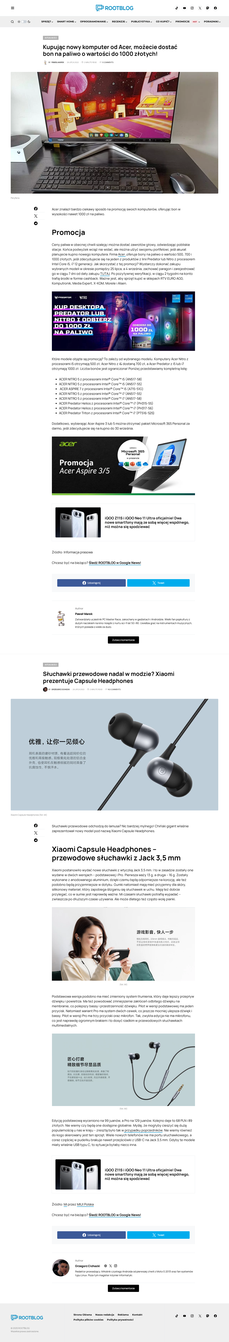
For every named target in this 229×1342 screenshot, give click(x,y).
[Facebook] (215, 8)
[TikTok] (177, 8)
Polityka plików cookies (88, 1319)
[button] (12, 8)
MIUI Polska (85, 1204)
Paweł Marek (83, 614)
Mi (65, 1204)
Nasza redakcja (104, 1314)
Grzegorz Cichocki (87, 1266)
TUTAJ (105, 273)
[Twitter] (200, 8)
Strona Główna (83, 1314)
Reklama (123, 1314)
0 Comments (107, 62)
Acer (122, 254)
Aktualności (51, 37)
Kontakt (137, 1314)
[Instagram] (192, 8)
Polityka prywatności (120, 1319)
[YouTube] (184, 8)
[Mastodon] (208, 8)
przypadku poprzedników (143, 1130)
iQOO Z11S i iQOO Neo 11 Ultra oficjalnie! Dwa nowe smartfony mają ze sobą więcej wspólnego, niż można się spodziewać (147, 522)
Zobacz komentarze (123, 640)
